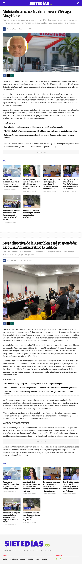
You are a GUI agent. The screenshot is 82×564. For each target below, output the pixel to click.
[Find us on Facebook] (56, 559)
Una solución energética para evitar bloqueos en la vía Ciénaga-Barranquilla (33, 127)
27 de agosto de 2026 (70, 191)
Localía (7, 175)
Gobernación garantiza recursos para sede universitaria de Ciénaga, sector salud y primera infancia (51, 184)
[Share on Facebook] (4, 75)
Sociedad (30, 559)
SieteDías (13, 29)
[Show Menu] (4, 3)
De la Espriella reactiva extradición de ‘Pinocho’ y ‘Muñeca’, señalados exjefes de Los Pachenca (71, 184)
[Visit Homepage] (41, 3)
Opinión (44, 559)
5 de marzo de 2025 (25, 29)
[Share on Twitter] (8, 75)
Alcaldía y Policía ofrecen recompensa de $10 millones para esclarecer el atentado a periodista (40, 131)
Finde (37, 559)
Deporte (22, 559)
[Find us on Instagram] (60, 559)
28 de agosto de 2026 (10, 189)
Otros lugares (14, 559)
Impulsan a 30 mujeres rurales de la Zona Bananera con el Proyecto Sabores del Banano (11, 215)
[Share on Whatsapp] (12, 75)
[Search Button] (78, 3)
